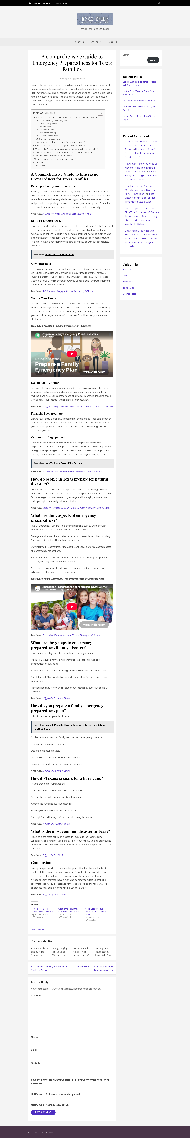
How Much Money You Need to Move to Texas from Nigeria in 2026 (141, 153)
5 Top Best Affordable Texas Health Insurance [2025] (95, 912)
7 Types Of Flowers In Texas (56, 698)
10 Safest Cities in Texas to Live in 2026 (140, 101)
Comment (37, 995)
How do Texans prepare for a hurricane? (53, 155)
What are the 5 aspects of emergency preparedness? (59, 145)
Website (36, 1063)
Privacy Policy (61, 3)
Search (126, 55)
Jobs (125, 276)
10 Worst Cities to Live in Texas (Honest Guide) (39, 952)
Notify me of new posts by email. (50, 1105)
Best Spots (78, 42)
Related (42, 166)
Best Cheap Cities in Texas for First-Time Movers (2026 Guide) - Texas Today (142, 212)
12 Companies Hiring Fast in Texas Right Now (103, 952)
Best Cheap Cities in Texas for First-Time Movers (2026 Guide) (140, 198)
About (37, 3)
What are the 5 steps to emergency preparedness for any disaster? (66, 149)
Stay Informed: (45, 127)
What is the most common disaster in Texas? (55, 159)
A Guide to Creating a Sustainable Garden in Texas (67, 214)
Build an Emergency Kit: (49, 124)
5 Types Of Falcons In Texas (56, 770)
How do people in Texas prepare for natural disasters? (59, 142)
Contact (47, 3)
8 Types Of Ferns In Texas (55, 894)
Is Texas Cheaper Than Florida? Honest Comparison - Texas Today (141, 145)
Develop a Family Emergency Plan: (53, 121)
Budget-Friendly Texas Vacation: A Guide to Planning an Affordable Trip (78, 406)
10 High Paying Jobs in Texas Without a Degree (61, 952)
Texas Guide (112, 42)
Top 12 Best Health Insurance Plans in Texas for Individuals (71, 635)
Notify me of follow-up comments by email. (56, 1094)
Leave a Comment (37, 929)
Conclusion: (40, 162)
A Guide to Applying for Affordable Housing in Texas (68, 291)
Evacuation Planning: (47, 133)
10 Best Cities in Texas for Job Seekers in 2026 (81, 952)
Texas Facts (94, 42)
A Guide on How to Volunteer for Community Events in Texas (72, 471)
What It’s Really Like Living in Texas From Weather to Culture (141, 175)
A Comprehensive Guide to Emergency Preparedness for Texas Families (68, 117)
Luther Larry (80, 78)
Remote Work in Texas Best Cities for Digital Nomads (141, 242)
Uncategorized (129, 294)
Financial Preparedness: (49, 136)
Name (35, 1037)
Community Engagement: (49, 139)
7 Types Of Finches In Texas (56, 824)
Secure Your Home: (47, 130)
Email (35, 1050)
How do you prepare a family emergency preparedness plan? (63, 152)
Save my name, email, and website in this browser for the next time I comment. (70, 1081)
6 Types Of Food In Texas (55, 855)
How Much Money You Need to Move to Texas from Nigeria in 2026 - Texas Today (141, 168)
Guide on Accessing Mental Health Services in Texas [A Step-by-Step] (76, 508)
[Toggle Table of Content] (99, 113)
